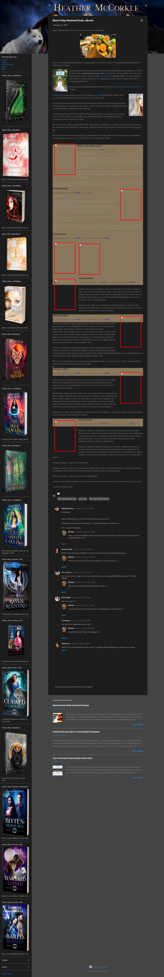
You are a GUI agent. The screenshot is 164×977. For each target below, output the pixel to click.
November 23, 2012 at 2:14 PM (84, 605)
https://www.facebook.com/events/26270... (126, 86)
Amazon (103, 76)
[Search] (146, 6)
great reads (83, 499)
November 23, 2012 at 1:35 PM (81, 598)
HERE (102, 150)
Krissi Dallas (66, 597)
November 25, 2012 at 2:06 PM (80, 621)
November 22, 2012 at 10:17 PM (85, 532)
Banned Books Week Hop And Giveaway (71, 705)
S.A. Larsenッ (67, 572)
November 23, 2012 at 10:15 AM (85, 582)
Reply (64, 544)
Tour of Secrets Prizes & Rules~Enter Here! (72, 758)
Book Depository (8, 64)
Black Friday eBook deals (67, 499)
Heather (71, 531)
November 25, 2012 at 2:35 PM (84, 628)
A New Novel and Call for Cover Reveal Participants (76, 732)
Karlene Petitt (67, 549)
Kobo (4, 69)
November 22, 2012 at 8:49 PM (82, 549)
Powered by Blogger (99, 967)
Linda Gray (66, 643)
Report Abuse (7, 973)
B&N (110, 76)
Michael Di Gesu (68, 508)
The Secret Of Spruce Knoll (99, 499)
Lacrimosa (56, 95)
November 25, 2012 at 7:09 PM (80, 644)
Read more (138, 724)
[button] (141, 20)
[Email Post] (58, 494)
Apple (4, 62)
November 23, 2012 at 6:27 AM (82, 572)
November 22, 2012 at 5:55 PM (84, 508)
